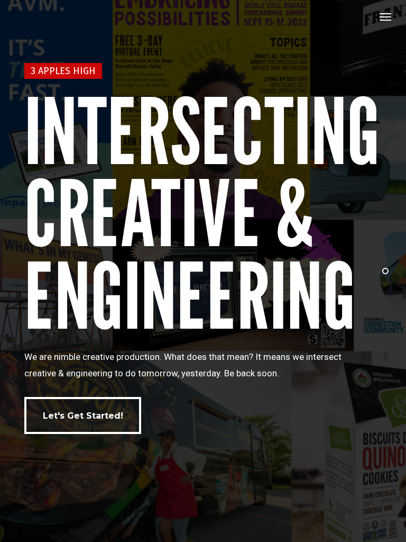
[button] (385, 17)
